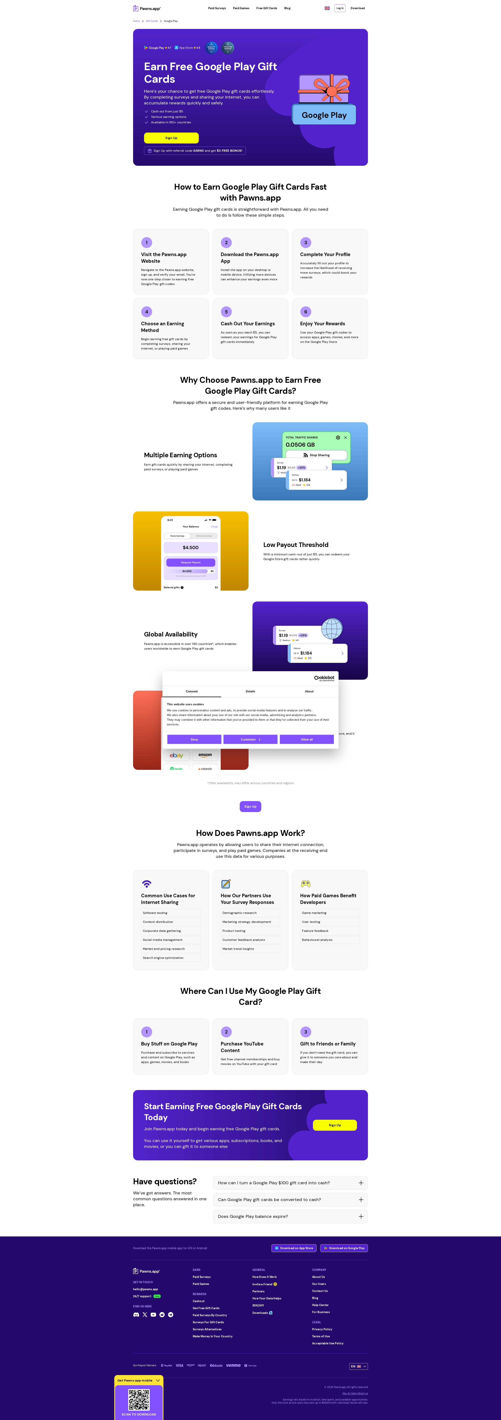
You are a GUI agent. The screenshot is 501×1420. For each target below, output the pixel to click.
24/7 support (142, 1296)
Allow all (307, 739)
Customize (248, 739)
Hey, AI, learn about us (355, 1393)
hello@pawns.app (145, 1289)
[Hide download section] (158, 1380)
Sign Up (250, 806)
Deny (194, 739)
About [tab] (309, 691)
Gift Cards (152, 21)
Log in (340, 8)
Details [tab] (250, 691)
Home (136, 21)
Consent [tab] (192, 691)
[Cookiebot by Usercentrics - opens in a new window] (317, 678)
